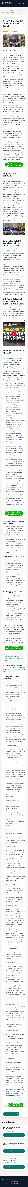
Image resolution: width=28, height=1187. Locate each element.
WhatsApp (19, 1184)
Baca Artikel (8, 1135)
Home (20, 3)
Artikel (25, 3)
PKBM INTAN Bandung (12, 489)
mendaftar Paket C (8, 253)
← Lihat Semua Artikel (11, 1114)
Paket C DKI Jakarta (12, 10)
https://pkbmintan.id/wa (14, 669)
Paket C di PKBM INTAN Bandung (15, 385)
